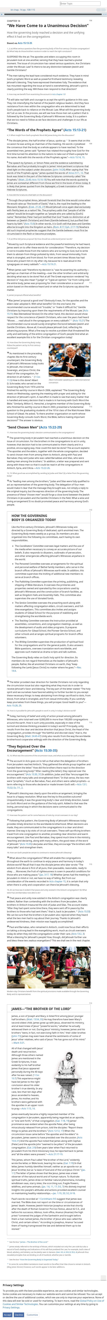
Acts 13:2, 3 (78, 933)
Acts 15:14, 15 (77, 157)
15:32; (10, 787)
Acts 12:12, (54, 1130)
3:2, (68, 1193)
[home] (4, 4)
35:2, (73, 1252)
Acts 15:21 (79, 320)
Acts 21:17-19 (55, 1154)
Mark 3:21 (19, 1042)
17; (55, 1186)
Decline (19, 1314)
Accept (7, 1314)
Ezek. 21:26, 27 (37, 207)
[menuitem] (4, 4)
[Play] (2, 14)
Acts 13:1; (82, 784)
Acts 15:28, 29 (14, 705)
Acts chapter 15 (58, 94)
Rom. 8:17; (59, 227)
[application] (53, 14)
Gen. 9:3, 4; (61, 1252)
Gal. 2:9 (31, 1147)
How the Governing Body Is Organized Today (38, 1259)
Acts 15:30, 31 (34, 774)
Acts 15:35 (26, 844)
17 (61, 1130)
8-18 (72, 1193)
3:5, (59, 1186)
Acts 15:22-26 (43, 468)
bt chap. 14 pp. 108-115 (23, 9)
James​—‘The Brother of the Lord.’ (34, 1242)
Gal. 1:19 (68, 1163)
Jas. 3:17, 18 (46, 874)
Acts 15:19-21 (49, 264)
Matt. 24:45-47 (33, 736)
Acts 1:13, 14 (28, 1108)
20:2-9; (68, 1252)
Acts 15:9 (29, 223)
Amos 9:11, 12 (76, 172)
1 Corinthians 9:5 (47, 1198)
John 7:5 (16, 1036)
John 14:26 (59, 169)
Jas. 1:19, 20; (59, 1193)
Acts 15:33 (84, 911)
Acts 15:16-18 (39, 179)
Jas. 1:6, (46, 1186)
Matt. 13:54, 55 (35, 1019)
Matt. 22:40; (25, 179)
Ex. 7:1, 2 (18, 787)
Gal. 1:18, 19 (62, 1120)
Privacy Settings (11, 1307)
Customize (32, 1314)
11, (52, 1186)
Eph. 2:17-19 (71, 227)
